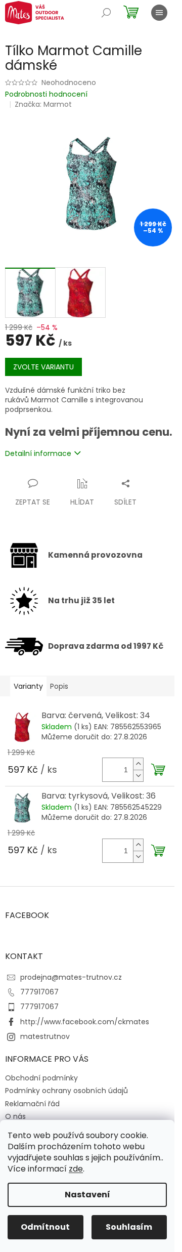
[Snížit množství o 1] (138, 775)
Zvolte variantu (43, 367)
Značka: (43, 104)
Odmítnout (45, 1227)
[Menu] (159, 13)
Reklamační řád (32, 1104)
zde (76, 1169)
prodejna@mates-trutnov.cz (71, 977)
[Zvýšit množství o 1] (138, 764)
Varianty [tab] (28, 686)
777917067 (39, 992)
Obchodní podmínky (41, 1078)
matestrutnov (45, 1036)
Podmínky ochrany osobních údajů (66, 1091)
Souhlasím (129, 1227)
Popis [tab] (59, 686)
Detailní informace (38, 453)
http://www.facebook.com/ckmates (84, 1022)
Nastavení (87, 1194)
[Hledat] (106, 13)
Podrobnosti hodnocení (46, 94)
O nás (15, 1116)
